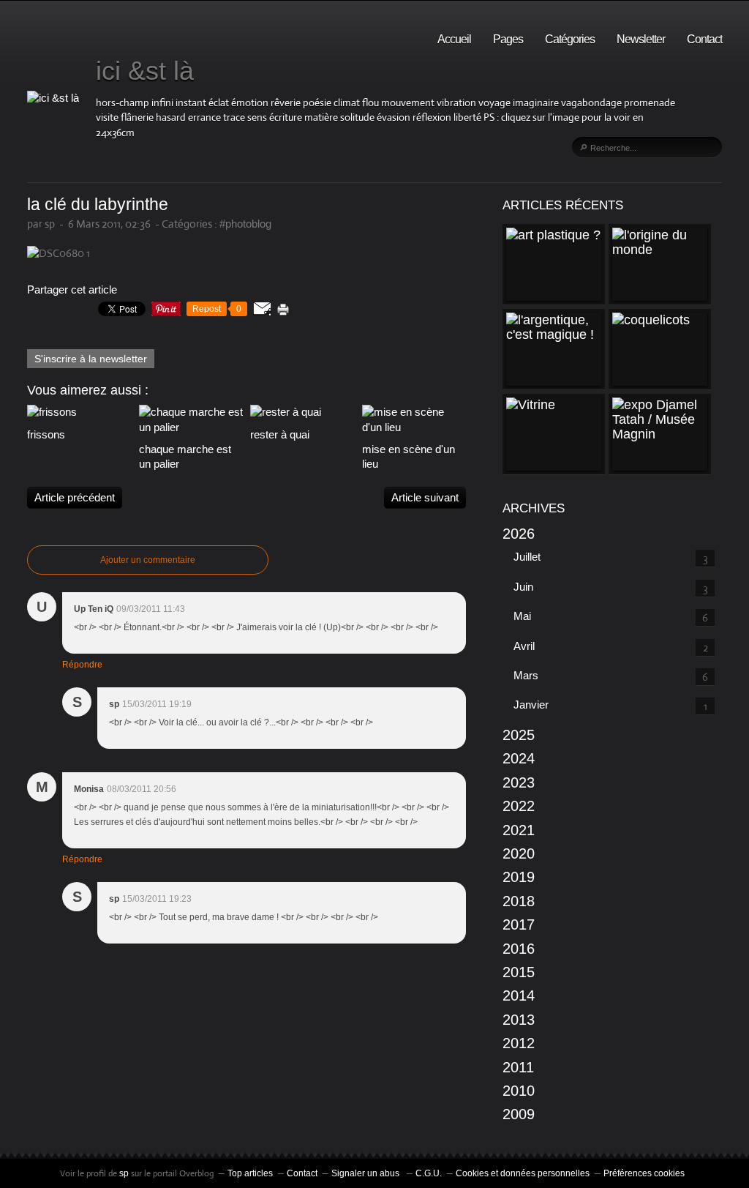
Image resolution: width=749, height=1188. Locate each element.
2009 (519, 1114)
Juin (523, 586)
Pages (508, 39)
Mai (522, 616)
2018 (519, 901)
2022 (519, 806)
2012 (519, 1043)
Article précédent (74, 497)
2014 (519, 995)
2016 (519, 949)
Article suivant (425, 497)
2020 (519, 853)
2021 (519, 830)
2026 (519, 534)
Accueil (454, 39)
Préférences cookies (644, 1173)
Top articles (250, 1173)
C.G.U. (428, 1173)
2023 (519, 782)
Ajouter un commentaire (147, 560)
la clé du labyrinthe (97, 204)
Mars (525, 675)
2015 (519, 972)
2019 (519, 877)
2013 (519, 1020)
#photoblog (245, 223)
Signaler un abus (366, 1173)
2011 (518, 1067)
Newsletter (641, 39)
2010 (519, 1091)
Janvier (531, 704)
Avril (524, 646)
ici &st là (145, 71)
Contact (704, 39)
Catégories (570, 39)
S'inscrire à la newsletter (90, 359)
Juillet (527, 556)
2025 (519, 735)
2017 (519, 924)
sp (125, 1173)
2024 (519, 758)
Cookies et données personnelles (523, 1173)
